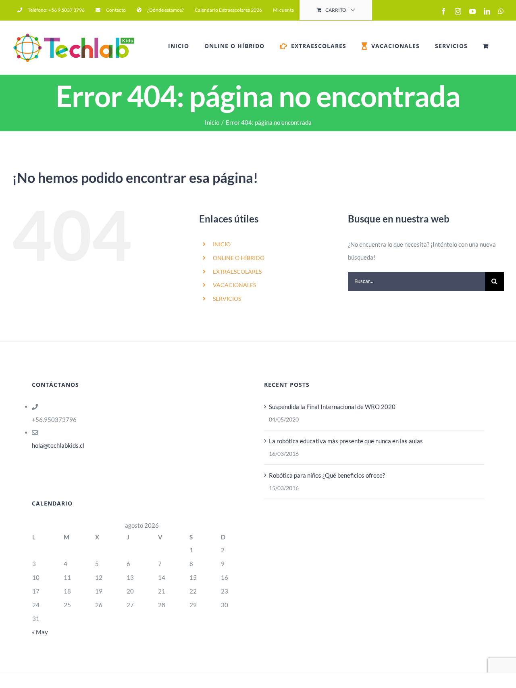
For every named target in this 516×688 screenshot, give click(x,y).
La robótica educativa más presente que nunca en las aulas (346, 441)
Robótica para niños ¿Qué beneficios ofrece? (327, 475)
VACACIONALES (234, 284)
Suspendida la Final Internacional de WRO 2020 (332, 406)
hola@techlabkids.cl (58, 445)
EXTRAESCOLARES (237, 271)
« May (40, 632)
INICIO (222, 244)
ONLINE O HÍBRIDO (238, 257)
